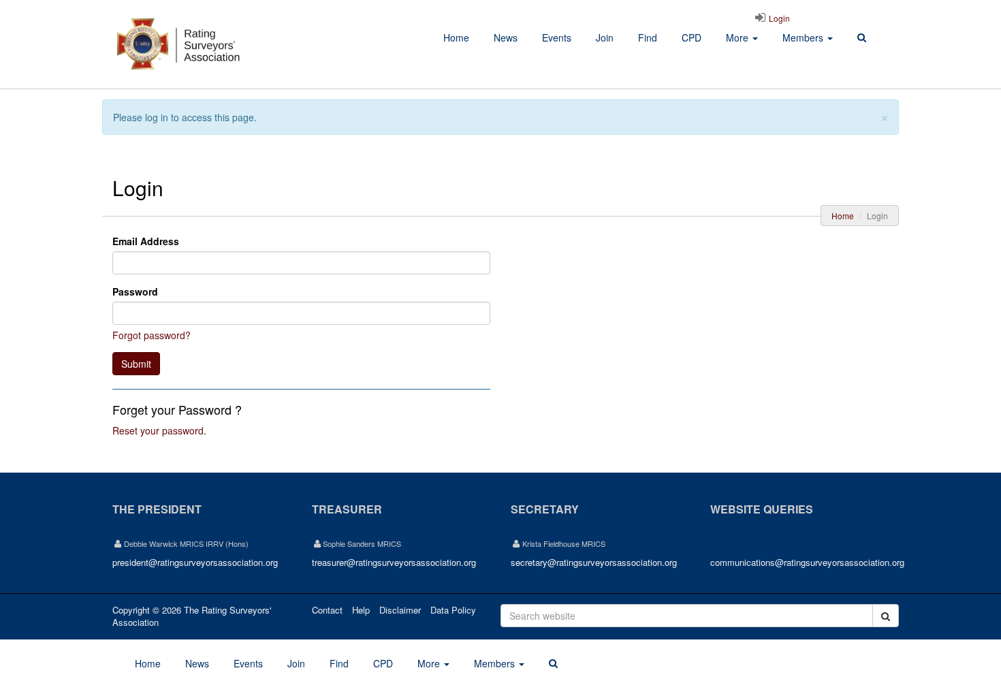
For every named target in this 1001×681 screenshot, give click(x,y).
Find (647, 37)
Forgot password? (151, 335)
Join (605, 37)
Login (778, 18)
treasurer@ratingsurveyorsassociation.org (394, 562)
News (506, 37)
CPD (691, 37)
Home (456, 37)
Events (556, 37)
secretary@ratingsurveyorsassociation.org (594, 562)
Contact (327, 609)
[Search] (861, 37)
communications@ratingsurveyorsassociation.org (807, 562)
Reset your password (158, 430)
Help (361, 609)
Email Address (145, 241)
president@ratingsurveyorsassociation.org (195, 562)
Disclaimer (400, 609)
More (738, 37)
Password (135, 291)
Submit (136, 363)
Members (804, 37)
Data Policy (453, 609)
